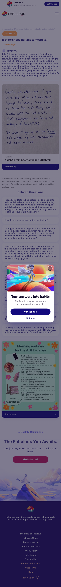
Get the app (30, 311)
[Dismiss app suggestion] (50, 268)
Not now (30, 318)
